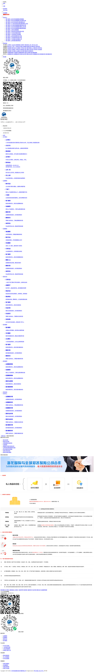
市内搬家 (14, 51)
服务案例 (5, 361)
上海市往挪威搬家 (15, 29)
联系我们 (26, 590)
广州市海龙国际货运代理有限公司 (18, 670)
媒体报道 (18, 44)
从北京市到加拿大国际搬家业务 (18, 22)
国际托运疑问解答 (7, 452)
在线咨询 (7, 14)
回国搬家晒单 (21, 52)
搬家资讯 (33, 46)
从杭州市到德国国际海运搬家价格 (18, 20)
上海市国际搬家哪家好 (16, 40)
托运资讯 (36, 49)
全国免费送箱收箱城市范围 (9, 447)
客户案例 (20, 46)
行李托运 (22, 47)
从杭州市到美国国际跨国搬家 (17, 19)
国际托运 (5, 276)
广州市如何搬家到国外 (16, 32)
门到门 (13, 46)
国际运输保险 (6, 655)
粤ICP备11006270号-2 (39, 670)
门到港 (16, 46)
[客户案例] (8, 19)
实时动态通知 (6, 658)
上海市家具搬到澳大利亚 (16, 36)
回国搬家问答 (36, 54)
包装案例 (25, 46)
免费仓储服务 (6, 663)
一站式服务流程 (6, 647)
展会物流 (22, 49)
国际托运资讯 (30, 54)
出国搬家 (5, 180)
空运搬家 (18, 47)
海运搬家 (9, 47)
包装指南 (5, 444)
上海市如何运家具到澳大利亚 (17, 31)
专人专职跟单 (6, 657)
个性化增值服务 (6, 648)
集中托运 (9, 46)
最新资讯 (30, 590)
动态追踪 (40, 49)
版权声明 (21, 590)
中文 (4, 10)
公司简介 (9, 44)
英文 (6, 10)
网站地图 (3, 590)
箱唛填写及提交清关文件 (8, 446)
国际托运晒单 (28, 52)
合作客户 (22, 44)
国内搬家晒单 (34, 52)
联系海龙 (27, 44)
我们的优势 (5, 440)
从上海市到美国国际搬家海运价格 (18, 25)
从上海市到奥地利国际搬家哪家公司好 (19, 23)
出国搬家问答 (10, 54)
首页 (4, 135)
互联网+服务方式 (7, 650)
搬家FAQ (31, 47)
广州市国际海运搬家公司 (16, 39)
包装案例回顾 (44, 590)
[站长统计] (45, 670)
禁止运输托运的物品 (7, 449)
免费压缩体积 (6, 666)
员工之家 (36, 44)
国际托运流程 (6, 441)
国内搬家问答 (42, 54)
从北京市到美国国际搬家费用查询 (18, 28)
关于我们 (5, 136)
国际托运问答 (23, 54)
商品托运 (18, 49)
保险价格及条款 (6, 450)
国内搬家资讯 (49, 54)
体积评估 (38, 46)
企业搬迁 (18, 51)
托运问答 (31, 49)
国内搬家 (9, 51)
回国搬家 (5, 228)
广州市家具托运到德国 (16, 34)
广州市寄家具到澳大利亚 (16, 37)
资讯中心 (5, 393)
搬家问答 (29, 46)
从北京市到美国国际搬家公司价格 (18, 26)
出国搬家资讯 (17, 54)
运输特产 (14, 49)
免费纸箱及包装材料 (7, 443)
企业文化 (14, 44)
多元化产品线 (6, 645)
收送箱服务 (5, 665)
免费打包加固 (6, 668)
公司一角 (31, 44)
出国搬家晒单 (10, 52)
